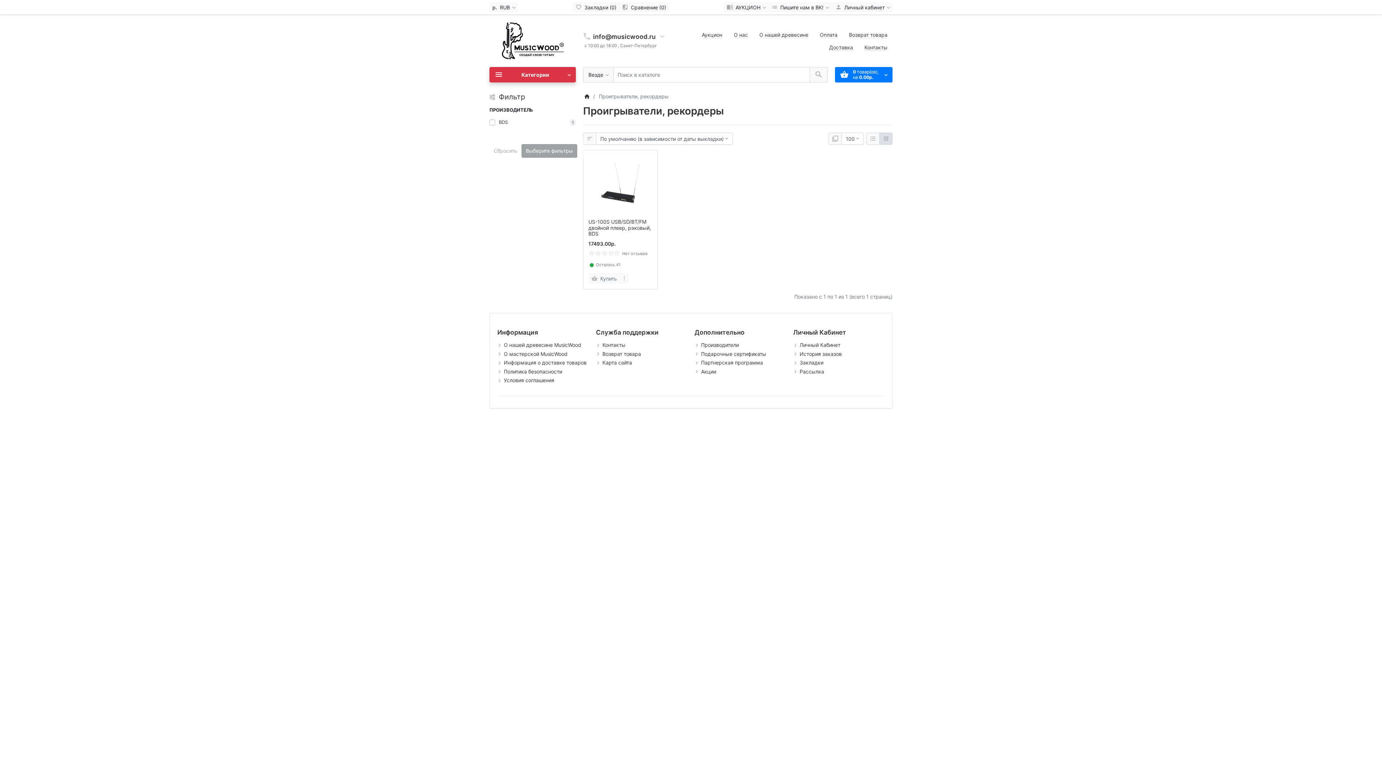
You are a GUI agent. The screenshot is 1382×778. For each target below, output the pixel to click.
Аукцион (712, 35)
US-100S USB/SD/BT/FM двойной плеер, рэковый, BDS (619, 228)
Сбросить (505, 151)
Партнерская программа (732, 362)
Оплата (828, 35)
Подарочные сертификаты (733, 354)
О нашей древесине (783, 35)
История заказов (821, 354)
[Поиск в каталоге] (818, 74)
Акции (708, 371)
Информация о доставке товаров (545, 362)
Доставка (841, 47)
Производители (720, 345)
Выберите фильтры (549, 151)
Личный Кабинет (820, 345)
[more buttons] (624, 278)
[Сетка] (886, 139)
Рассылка (812, 371)
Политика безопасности (533, 371)
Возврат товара (868, 35)
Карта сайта (617, 362)
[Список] (873, 139)
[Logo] (532, 40)
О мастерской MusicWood (536, 354)
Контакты (876, 47)
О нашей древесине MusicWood (542, 345)
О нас (741, 35)
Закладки (811, 362)
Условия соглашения (529, 380)
